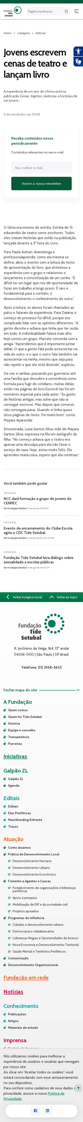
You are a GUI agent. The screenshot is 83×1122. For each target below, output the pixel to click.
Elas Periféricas (19, 813)
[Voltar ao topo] (78, 1088)
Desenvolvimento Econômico (34, 874)
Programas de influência (26, 917)
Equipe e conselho (22, 730)
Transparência (18, 737)
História (14, 723)
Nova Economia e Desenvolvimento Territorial (46, 944)
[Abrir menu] (76, 11)
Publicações (17, 1014)
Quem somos (18, 710)
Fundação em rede (26, 977)
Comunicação (18, 958)
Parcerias (15, 743)
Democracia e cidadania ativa (33, 931)
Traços (13, 826)
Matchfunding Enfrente (25, 819)
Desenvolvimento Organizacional (33, 964)
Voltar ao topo (66, 597)
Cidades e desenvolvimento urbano (38, 924)
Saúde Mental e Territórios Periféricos (39, 951)
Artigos (13, 1020)
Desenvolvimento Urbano (31, 867)
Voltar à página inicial (27, 597)
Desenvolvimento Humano (32, 861)
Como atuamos (19, 847)
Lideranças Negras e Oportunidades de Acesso (45, 938)
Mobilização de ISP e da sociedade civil (40, 904)
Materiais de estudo (23, 1027)
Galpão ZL (16, 778)
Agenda (13, 785)
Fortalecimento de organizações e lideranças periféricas (44, 889)
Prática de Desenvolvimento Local (33, 854)
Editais (13, 806)
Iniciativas (15, 756)
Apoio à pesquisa (25, 897)
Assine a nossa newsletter (41, 183)
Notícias (41, 33)
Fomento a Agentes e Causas (29, 881)
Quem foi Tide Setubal (25, 716)
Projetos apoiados (26, 911)
